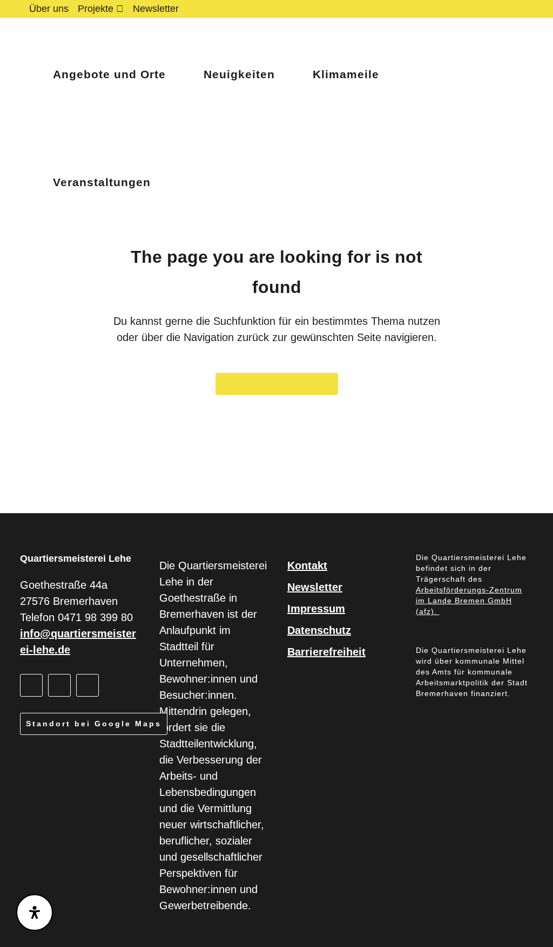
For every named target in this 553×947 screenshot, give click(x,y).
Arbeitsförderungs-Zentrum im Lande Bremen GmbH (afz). (469, 600)
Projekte (95, 8)
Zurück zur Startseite (276, 383)
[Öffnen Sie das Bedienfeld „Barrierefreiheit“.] (34, 912)
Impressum (316, 609)
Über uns (49, 8)
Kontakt (307, 565)
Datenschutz (319, 630)
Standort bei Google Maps (93, 723)
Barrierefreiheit (326, 652)
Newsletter (156, 8)
